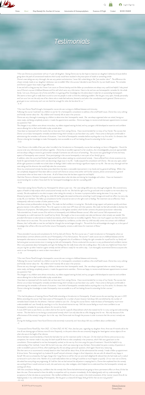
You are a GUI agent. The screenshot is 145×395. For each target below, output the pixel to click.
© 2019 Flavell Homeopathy (32, 385)
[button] (111, 4)
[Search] (105, 4)
